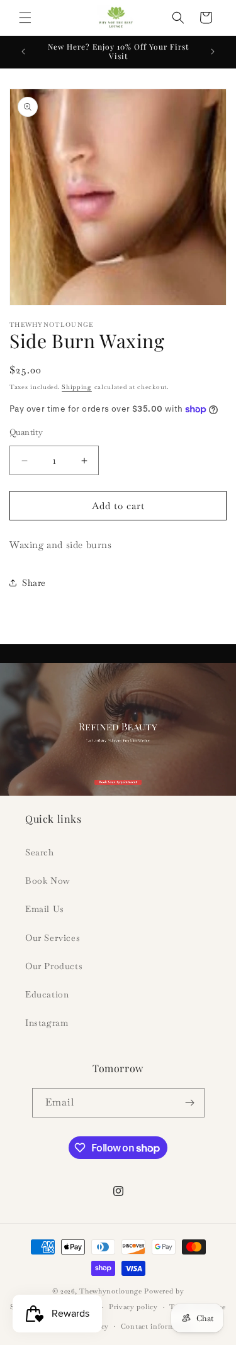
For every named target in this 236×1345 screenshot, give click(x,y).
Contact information (157, 1326)
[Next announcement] (213, 51)
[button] (25, 17)
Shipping (77, 387)
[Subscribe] (190, 1102)
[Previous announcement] (23, 51)
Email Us (44, 908)
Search (39, 852)
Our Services (52, 937)
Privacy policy (133, 1306)
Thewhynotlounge (110, 1291)
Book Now (47, 880)
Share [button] (34, 582)
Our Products (53, 966)
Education (47, 994)
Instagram (46, 1022)
